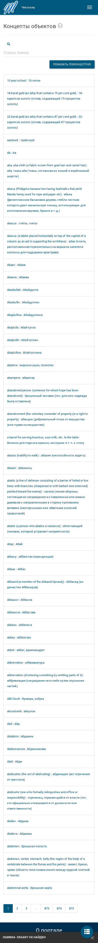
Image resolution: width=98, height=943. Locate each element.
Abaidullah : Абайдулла (22, 289)
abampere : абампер (21, 377)
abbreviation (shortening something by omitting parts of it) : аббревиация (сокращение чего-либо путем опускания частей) (45, 680)
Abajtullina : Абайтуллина (24, 352)
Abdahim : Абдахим (20, 736)
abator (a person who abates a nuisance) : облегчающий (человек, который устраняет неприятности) (45, 528)
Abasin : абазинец (19, 468)
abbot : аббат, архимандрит (26, 650)
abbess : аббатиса (19, 625)
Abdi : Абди (14, 761)
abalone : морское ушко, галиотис (30, 365)
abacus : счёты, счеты (22, 223)
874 (59, 908)
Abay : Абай (15, 544)
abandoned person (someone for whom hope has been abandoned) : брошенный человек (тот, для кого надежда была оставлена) (47, 396)
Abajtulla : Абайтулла (21, 327)
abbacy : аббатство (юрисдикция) (30, 556)
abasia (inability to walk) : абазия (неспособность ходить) (46, 455)
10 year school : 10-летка (24, 80)
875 (71, 908)
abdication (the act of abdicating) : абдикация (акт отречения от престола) (48, 776)
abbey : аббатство (19, 637)
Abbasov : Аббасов (19, 599)
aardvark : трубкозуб (20, 140)
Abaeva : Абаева (18, 277)
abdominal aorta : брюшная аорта (29, 888)
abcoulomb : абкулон (21, 711)
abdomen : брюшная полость (27, 846)
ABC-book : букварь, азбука (25, 698)
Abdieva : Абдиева (19, 833)
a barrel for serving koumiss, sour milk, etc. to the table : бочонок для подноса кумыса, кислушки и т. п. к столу (45, 440)
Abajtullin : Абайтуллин (22, 340)
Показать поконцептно (72, 64)
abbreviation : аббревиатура (25, 662)
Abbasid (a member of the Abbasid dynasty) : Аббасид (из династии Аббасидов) (45, 584)
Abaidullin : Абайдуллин (23, 302)
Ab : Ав (11, 152)
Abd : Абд (13, 724)
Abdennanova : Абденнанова (26, 749)
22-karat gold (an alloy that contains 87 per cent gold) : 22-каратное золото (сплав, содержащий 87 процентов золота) (45, 122)
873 (46, 908)
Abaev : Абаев (16, 265)
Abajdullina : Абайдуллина (25, 315)
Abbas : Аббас (16, 569)
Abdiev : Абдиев (17, 821)
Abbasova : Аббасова (21, 612)
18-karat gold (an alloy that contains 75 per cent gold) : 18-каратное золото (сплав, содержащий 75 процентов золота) (45, 98)
